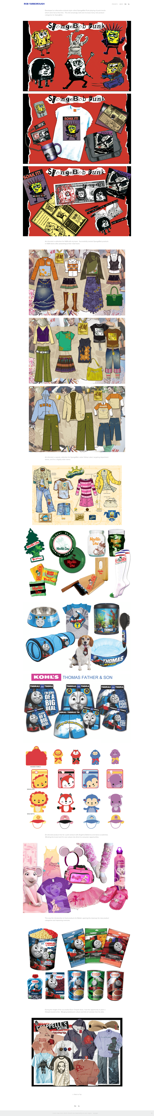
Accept (95, 1113)
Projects (115, 4)
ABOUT (121, 4)
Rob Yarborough (34, 3)
